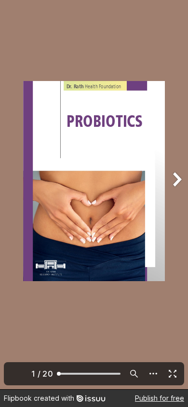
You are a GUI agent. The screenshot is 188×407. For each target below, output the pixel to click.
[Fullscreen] (172, 373)
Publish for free (159, 398)
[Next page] (176, 194)
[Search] (134, 373)
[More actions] (153, 373)
